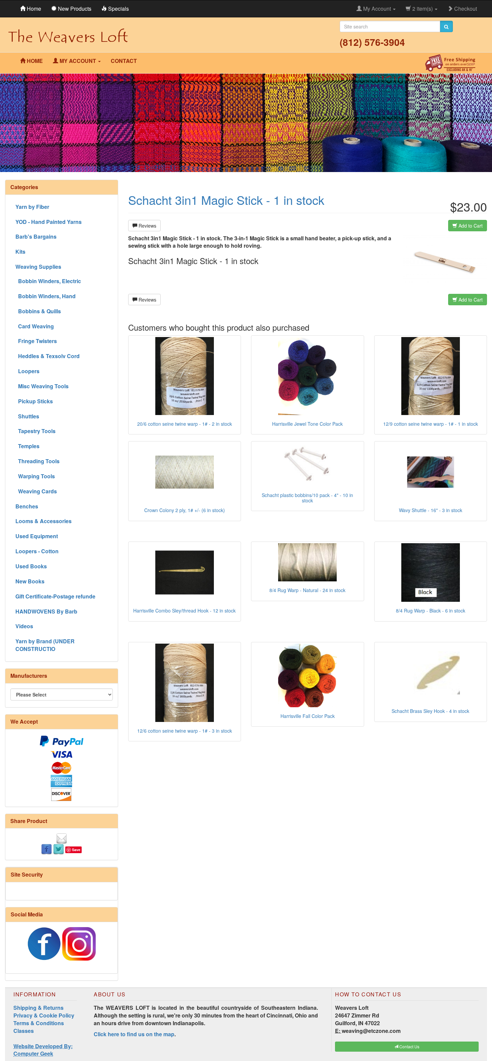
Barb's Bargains (36, 236)
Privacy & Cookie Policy (43, 1015)
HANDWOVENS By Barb (46, 611)
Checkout (465, 8)
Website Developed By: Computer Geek (43, 1050)
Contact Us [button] (408, 1046)
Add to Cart (470, 225)
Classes (23, 1031)
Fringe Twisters (36, 341)
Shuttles (27, 416)
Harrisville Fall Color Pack (307, 716)
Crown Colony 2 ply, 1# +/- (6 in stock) (184, 510)
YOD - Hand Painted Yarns (48, 222)
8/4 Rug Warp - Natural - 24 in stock (307, 590)
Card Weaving (34, 326)
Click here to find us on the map (134, 1034)
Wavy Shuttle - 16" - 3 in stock (430, 510)
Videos (24, 626)
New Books (30, 581)
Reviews (146, 225)
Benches (26, 506)
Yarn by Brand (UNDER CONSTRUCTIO (45, 645)
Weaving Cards (36, 491)
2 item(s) (422, 8)
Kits (20, 251)
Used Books (31, 566)
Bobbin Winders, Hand (45, 296)
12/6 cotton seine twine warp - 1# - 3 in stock (184, 730)
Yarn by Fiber (32, 207)
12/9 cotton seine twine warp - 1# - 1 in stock (430, 423)
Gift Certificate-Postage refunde (55, 596)
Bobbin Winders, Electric (48, 281)
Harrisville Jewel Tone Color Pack (307, 423)
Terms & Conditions (38, 1023)
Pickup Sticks (34, 401)
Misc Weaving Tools (42, 386)
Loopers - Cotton (37, 551)
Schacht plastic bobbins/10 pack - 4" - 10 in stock (307, 497)
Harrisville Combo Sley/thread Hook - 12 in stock (184, 610)
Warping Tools (35, 476)
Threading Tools (37, 461)
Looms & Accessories (43, 521)
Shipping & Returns (38, 1007)
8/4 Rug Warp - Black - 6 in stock (430, 610)
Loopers (27, 371)
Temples (27, 446)
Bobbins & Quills (38, 311)
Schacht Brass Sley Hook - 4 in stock (430, 711)
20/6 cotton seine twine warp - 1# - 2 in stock (184, 423)
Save (76, 849)
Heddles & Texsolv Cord (47, 356)
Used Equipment (36, 536)
